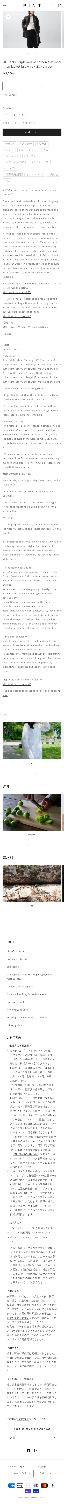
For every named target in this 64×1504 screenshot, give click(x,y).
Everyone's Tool (15, 1001)
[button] (4, 5)
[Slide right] (36, 52)
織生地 (54, 174)
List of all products (17, 951)
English (43, 1473)
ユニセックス (41, 162)
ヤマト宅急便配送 (16, 162)
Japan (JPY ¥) (19, 1473)
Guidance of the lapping (20, 986)
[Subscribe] (53, 1438)
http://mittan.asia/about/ (17, 684)
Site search (13, 966)
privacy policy (14, 1025)
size (4, 79)
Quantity (7, 108)
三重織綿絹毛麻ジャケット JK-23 (24, 174)
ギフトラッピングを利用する (19, 123)
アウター (27, 143)
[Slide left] (28, 52)
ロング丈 (11, 168)
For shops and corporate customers (27, 1017)
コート (50, 150)
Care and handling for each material (27, 994)
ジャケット (12, 156)
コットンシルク (30, 150)
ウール (43, 143)
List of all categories (18, 958)
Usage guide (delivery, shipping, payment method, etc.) (29, 976)
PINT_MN (27, 1497)
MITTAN (10, 143)
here (5, 695)
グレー (10, 150)
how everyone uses (17, 1009)
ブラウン (31, 156)
